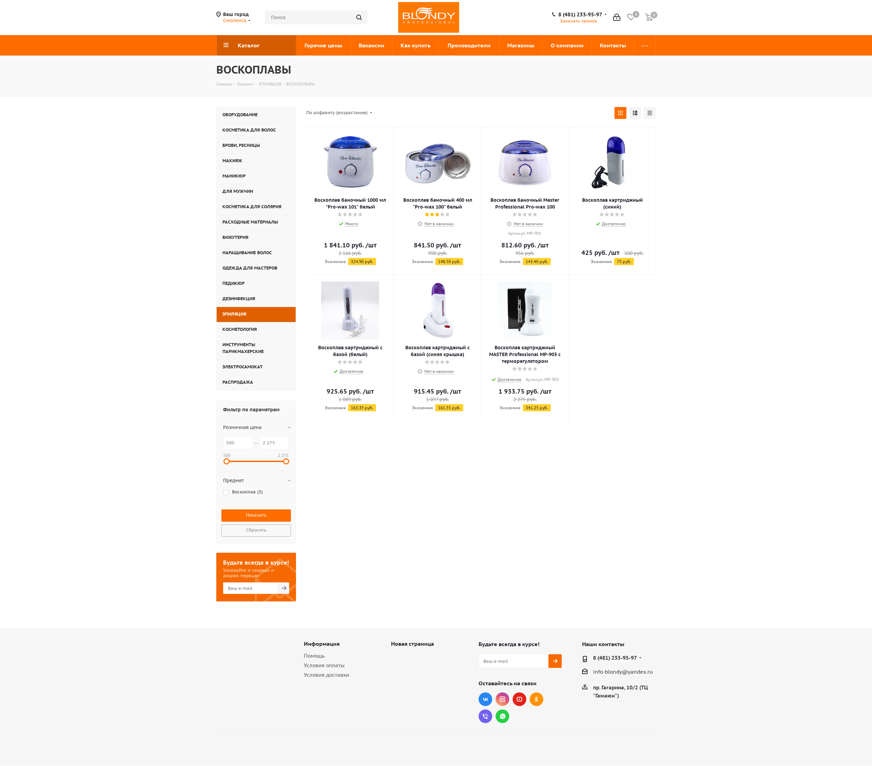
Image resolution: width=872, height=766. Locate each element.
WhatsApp (502, 716)
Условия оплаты (324, 665)
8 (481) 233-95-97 (580, 15)
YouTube (519, 699)
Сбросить (256, 530)
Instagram (502, 699)
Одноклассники (536, 699)
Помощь (314, 656)
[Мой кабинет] (616, 17)
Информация (322, 643)
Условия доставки (326, 675)
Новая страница (412, 643)
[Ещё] (645, 45)
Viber (485, 716)
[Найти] (359, 17)
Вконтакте (485, 699)
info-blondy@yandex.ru (623, 672)
